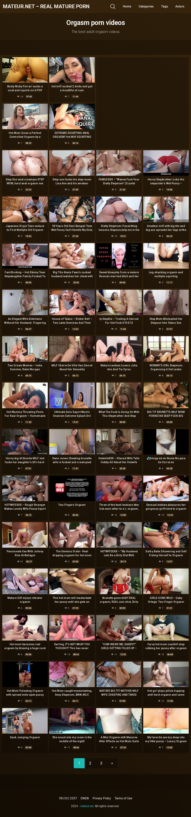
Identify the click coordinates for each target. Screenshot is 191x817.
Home (127, 6)
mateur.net (87, 806)
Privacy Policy (102, 798)
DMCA (85, 798)
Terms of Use (123, 798)
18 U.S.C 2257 (68, 798)
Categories (146, 6)
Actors (179, 6)
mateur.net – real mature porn (46, 6)
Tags (164, 6)
